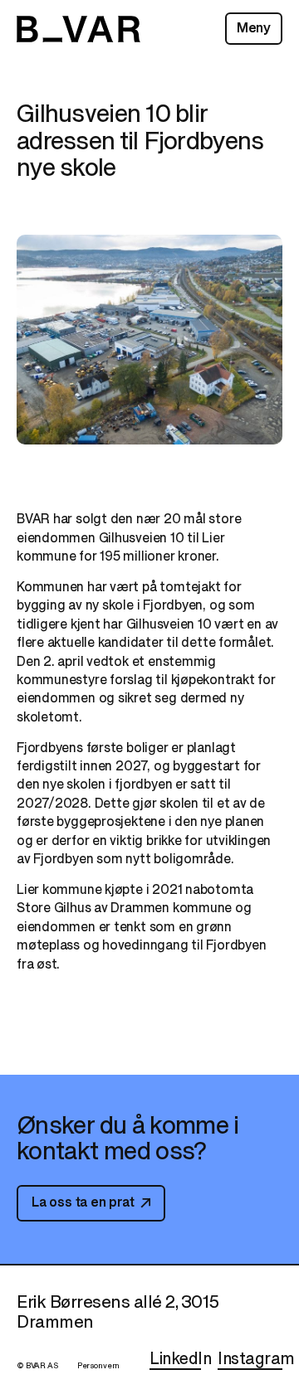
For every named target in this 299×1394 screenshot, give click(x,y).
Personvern (98, 1366)
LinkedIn (180, 1359)
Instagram (256, 1359)
